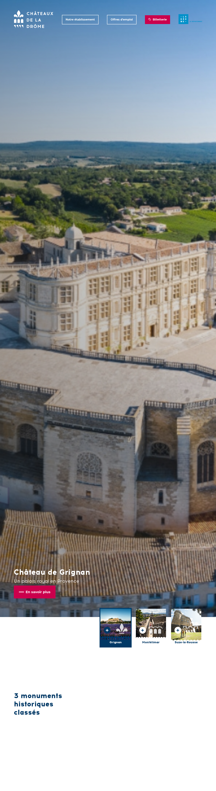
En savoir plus (38, 592)
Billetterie (160, 19)
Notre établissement (80, 19)
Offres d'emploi (122, 19)
